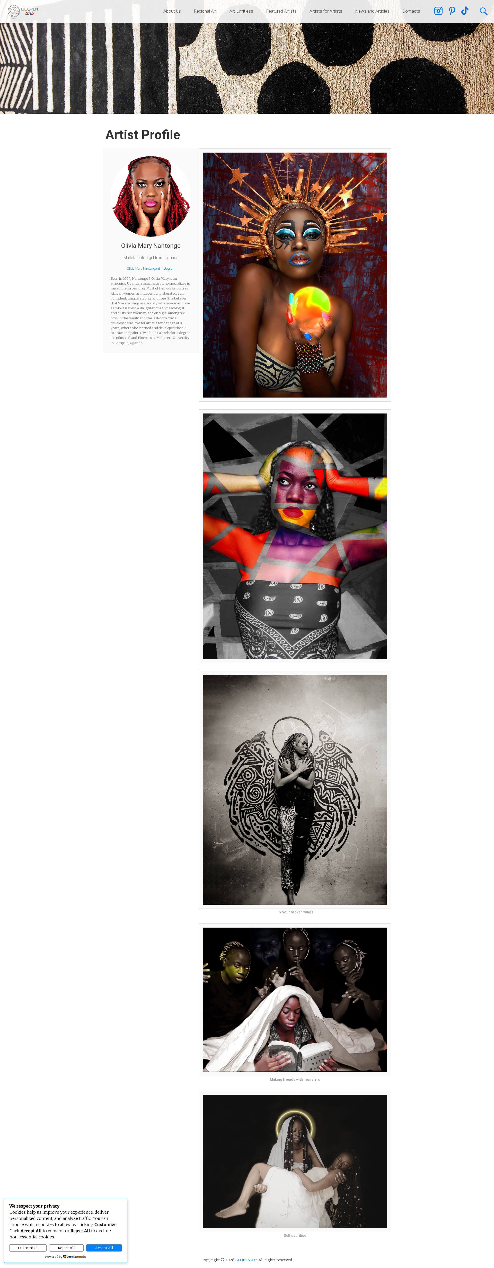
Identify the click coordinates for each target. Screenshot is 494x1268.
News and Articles (372, 11)
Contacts (411, 11)
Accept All (104, 1248)
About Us (172, 11)
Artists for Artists (326, 11)
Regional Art (205, 11)
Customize (28, 1248)
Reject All (66, 1248)
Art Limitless (241, 11)
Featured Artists (281, 11)
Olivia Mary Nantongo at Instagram (151, 268)
